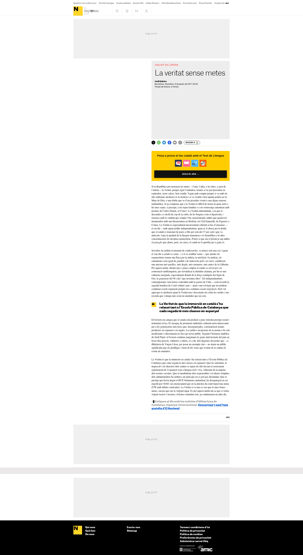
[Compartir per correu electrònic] (175, 142)
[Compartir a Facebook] (169, 142)
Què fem (90, 531)
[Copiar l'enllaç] (180, 142)
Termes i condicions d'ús (195, 527)
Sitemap (132, 531)
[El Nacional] (78, 11)
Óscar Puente (205, 3)
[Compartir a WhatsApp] (159, 142)
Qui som (90, 527)
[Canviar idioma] (137, 11)
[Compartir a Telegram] (164, 142)
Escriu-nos (133, 527)
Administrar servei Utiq (194, 541)
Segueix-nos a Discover (84, 3)
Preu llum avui (190, 3)
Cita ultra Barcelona (171, 3)
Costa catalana (123, 3)
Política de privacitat (192, 531)
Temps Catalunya (222, 3)
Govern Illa (138, 3)
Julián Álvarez (152, 3)
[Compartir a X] (153, 142)
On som (89, 534)
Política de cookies (191, 534)
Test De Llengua (106, 3)
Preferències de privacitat (195, 538)
